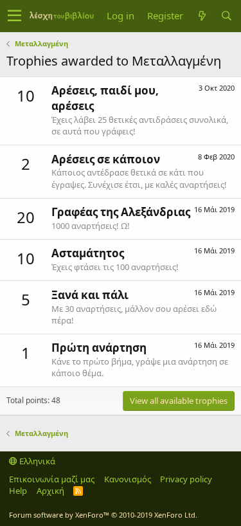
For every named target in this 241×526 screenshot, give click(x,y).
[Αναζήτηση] (226, 16)
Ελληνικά (36, 461)
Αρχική (50, 490)
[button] (14, 16)
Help (18, 490)
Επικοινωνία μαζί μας (51, 479)
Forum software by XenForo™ (103, 515)
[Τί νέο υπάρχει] (202, 16)
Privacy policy (186, 479)
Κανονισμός (127, 479)
